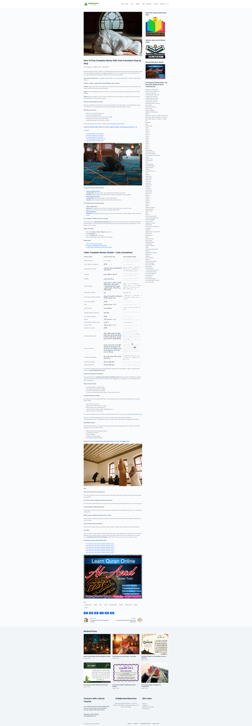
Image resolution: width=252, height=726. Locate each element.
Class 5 (147, 141)
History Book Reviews (150, 216)
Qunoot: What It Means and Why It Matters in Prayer (97, 656)
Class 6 (147, 143)
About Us (156, 3)
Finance (147, 169)
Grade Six (147, 186)
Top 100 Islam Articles (151, 271)
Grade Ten (148, 188)
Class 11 (147, 133)
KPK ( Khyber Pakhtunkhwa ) (152, 226)
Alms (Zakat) (148, 105)
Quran (146, 247)
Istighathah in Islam (150, 223)
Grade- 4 (147, 198)
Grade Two (148, 193)
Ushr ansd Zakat (149, 282)
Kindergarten (148, 224)
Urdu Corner (148, 277)
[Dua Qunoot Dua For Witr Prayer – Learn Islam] (126, 644)
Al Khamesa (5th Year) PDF (152, 94)
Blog (132, 3)
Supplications (148, 266)
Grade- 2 (147, 195)
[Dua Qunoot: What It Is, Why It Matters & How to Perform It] (154, 644)
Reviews (137, 3)
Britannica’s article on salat (135, 414)
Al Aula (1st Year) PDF (150, 93)
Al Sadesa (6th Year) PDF (151, 98)
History (147, 214)
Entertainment (149, 160)
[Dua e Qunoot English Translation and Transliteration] (154, 673)
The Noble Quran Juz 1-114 (152, 270)
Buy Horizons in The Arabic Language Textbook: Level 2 (100, 545)
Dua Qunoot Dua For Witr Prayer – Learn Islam (124, 656)
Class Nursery (148, 150)
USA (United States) (150, 278)
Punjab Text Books (150, 245)
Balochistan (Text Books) (151, 112)
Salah (121, 78)
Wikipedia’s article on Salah (117, 123)
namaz (121, 604)
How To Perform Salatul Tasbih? (94, 243)
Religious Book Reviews (151, 252)
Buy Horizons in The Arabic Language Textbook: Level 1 (100, 543)
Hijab (146, 212)
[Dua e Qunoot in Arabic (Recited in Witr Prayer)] (97, 673)
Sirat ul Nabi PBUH (150, 264)
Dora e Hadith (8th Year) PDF (152, 155)
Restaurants (148, 254)
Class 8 (147, 146)
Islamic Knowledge (150, 219)
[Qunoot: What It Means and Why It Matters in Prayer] (97, 644)
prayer (135, 604)
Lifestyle (147, 230)
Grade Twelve (148, 191)
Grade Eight (148, 176)
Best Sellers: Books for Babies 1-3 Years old (156, 117)
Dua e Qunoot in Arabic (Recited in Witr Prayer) (96, 684)
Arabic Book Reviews (150, 106)
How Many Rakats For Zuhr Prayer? (95, 135)
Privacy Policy (145, 708)
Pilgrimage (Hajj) (149, 242)
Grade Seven (148, 185)
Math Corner (148, 233)
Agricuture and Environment (152, 91)
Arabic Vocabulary (150, 110)
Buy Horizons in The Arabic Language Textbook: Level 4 (100, 548)
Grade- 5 (147, 200)
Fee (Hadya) (148, 3)
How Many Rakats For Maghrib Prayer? (96, 138)
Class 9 (147, 148)
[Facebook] (86, 613)
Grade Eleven (148, 178)
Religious (147, 250)
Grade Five (148, 179)
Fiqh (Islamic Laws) (150, 171)
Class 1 (147, 129)
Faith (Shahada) (149, 164)
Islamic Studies (149, 221)
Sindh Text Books (149, 263)
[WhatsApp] (107, 613)
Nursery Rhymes (149, 238)
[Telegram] (101, 613)
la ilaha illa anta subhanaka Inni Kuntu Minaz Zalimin (99, 247)
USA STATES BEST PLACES (152, 280)
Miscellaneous (148, 235)
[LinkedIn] (96, 613)
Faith (105, 604)
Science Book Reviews (151, 261)
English (147, 157)
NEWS (143, 3)
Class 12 (147, 134)
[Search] (167, 3)
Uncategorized (149, 275)
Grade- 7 (147, 204)
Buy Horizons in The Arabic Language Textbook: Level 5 (100, 550)
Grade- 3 (147, 197)
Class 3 (147, 138)
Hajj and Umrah (149, 209)
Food (146, 172)
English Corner (149, 159)
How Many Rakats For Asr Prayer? (94, 137)
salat (85, 607)
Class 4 (147, 139)
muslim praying (113, 604)
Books (126, 3)
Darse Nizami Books (150, 153)
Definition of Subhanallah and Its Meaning (96, 245)
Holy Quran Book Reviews (151, 218)
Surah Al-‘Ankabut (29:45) (93, 191)
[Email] (112, 613)
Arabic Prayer (87, 604)
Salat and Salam (149, 257)
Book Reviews (148, 126)
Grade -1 (147, 174)
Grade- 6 (147, 202)
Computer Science (150, 152)
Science (147, 259)
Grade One (148, 183)
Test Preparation (149, 268)
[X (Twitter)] (91, 613)
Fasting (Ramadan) (150, 165)
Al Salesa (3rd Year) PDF (151, 99)
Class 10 (147, 131)
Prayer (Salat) (106, 66)
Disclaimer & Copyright (148, 707)
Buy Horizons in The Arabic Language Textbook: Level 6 (100, 552)
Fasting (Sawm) (149, 167)
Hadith (147, 205)
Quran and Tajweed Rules (151, 249)
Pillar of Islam (128, 604)
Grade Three (148, 190)
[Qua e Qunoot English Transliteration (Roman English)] (126, 673)
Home (122, 3)
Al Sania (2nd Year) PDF (151, 101)
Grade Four (148, 181)
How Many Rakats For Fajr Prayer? (94, 133)
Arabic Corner (148, 108)
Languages (148, 228)
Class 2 (147, 136)
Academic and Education (151, 89)
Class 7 (147, 145)
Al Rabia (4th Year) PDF (151, 96)
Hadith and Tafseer (150, 207)
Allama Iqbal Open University (152, 103)
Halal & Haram (149, 211)
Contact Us (162, 3)
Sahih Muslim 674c (91, 211)
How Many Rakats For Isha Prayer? (95, 140)
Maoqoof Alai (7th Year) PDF (152, 231)
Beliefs (95, 604)
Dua (100, 604)
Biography (148, 122)
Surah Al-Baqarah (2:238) (93, 196)
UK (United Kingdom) (150, 273)
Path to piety (148, 240)
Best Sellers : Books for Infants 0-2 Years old (156, 115)
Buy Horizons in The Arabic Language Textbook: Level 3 (100, 547)
